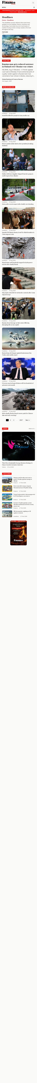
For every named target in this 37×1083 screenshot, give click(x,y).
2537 (21, 420)
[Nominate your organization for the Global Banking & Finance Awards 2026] (18, 533)
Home (4, 20)
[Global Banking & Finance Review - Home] (10, 2)
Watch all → (32, 428)
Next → (28, 420)
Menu (4, 7)
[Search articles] (33, 2)
